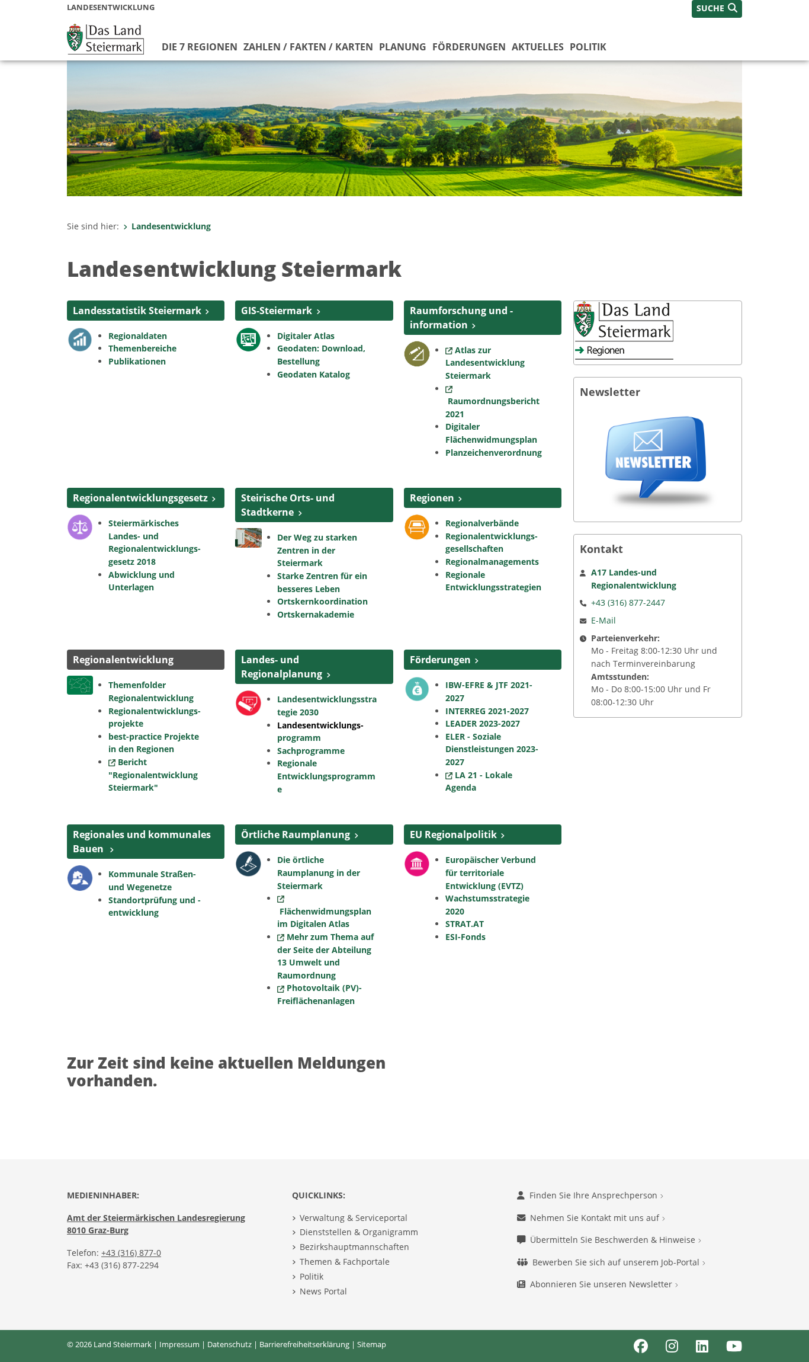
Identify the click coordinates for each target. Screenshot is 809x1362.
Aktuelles (538, 46)
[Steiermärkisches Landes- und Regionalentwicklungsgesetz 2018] (80, 526)
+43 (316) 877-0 (131, 1252)
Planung (402, 46)
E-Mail (603, 620)
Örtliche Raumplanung (295, 834)
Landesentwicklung (171, 226)
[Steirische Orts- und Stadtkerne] (248, 536)
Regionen (432, 497)
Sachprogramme (311, 750)
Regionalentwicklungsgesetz (140, 497)
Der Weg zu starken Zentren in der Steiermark (317, 550)
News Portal (323, 1291)
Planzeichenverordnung (493, 452)
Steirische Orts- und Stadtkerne (288, 505)
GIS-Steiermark (276, 310)
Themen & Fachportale (345, 1261)
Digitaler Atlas (306, 335)
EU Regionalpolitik (453, 834)
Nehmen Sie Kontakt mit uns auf (596, 1217)
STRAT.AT (464, 923)
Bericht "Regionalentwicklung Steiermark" (153, 774)
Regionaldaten (137, 335)
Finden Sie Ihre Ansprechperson (594, 1195)
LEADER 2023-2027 (482, 723)
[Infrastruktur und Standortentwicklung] (80, 877)
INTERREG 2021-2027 (487, 711)
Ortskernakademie (315, 614)
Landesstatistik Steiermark (137, 310)
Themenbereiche (142, 348)
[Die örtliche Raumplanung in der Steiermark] (248, 862)
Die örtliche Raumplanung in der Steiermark (318, 872)
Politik (588, 46)
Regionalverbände (482, 523)
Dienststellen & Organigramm (359, 1232)
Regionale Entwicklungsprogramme (326, 775)
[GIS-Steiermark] (248, 338)
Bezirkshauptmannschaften (354, 1246)
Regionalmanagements (492, 561)
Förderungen (469, 46)
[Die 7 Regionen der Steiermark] (417, 526)
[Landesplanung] (248, 702)
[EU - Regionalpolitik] (417, 862)
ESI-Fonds (465, 936)
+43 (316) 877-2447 (628, 602)
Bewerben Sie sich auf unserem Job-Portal (617, 1262)
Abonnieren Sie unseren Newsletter (602, 1284)
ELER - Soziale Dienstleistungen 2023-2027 (491, 749)
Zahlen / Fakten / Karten (308, 46)
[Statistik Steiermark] (80, 338)
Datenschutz (229, 1344)
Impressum (179, 1344)
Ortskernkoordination (323, 601)
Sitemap (371, 1344)
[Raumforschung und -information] (417, 352)
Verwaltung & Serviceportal (353, 1217)
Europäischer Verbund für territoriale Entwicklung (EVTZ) (490, 872)
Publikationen (137, 361)
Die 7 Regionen (199, 46)
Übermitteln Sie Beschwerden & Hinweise (614, 1239)
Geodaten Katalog (313, 374)
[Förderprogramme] (417, 688)
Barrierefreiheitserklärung (304, 1344)
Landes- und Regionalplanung (281, 666)
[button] (716, 9)
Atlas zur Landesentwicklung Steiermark (485, 362)
